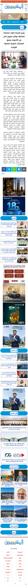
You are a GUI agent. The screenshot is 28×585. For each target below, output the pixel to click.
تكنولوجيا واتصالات (8, 558)
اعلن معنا (20, 572)
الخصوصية (8, 572)
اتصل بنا (20, 575)
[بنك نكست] (14, 206)
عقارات (20, 561)
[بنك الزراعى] (14, 313)
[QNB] (14, 336)
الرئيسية (20, 552)
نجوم (4, 22)
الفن (20, 566)
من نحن (8, 569)
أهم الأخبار (14, 413)
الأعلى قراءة (14, 467)
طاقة (8, 564)
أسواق (8, 22)
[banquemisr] (14, 273)
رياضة (20, 564)
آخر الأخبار (14, 350)
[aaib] (14, 16)
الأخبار (22, 22)
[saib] (14, 187)
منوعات (8, 566)
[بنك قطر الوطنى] (14, 399)
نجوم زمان (8, 561)
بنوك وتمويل (15, 22)
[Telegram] (19, 169)
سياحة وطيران (20, 569)
